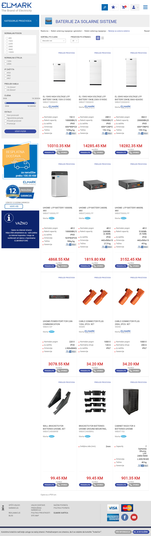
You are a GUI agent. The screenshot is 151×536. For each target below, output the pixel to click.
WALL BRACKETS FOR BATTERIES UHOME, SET (54, 427)
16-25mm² (11, 87)
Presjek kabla (11, 84)
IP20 (9, 72)
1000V (11, 52)
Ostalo (8, 112)
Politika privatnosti (40, 513)
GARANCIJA (13, 508)
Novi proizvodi (13, 115)
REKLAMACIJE (14, 513)
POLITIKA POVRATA (61, 508)
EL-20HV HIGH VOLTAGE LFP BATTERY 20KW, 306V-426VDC (129, 98)
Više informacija (123, 532)
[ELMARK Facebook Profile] (124, 517)
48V (10, 38)
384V (11, 49)
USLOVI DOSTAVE (38, 505)
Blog (11, 516)
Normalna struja (13, 58)
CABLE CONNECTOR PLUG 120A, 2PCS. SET (91, 322)
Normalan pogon (13, 33)
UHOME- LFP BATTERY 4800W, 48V (129, 209)
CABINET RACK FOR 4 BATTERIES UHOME (125, 427)
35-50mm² (11, 90)
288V (11, 46)
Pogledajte (49, 152)
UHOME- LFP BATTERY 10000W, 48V (57, 209)
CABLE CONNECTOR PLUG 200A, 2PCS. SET (127, 322)
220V (11, 43)
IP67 (9, 78)
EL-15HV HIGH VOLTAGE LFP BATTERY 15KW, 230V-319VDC (93, 98)
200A (9, 64)
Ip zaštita (9, 69)
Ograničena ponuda (15, 118)
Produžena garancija (36, 509)
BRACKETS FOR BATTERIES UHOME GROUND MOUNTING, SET (93, 427)
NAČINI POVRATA (61, 505)
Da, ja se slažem (141, 532)
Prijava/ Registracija (135, 6)
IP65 (9, 75)
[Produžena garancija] (20, 195)
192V (11, 41)
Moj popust (114, 7)
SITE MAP (35, 516)
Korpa (124, 7)
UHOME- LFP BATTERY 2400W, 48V (93, 209)
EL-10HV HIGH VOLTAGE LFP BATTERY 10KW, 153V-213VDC (57, 98)
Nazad (147, 31)
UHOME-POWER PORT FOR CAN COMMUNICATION (57, 322)
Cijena (7, 95)
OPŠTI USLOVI (14, 505)
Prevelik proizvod (14, 121)
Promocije (11, 123)
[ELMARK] (16, 7)
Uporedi (64, 152)
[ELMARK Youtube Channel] (134, 517)
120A (9, 61)
